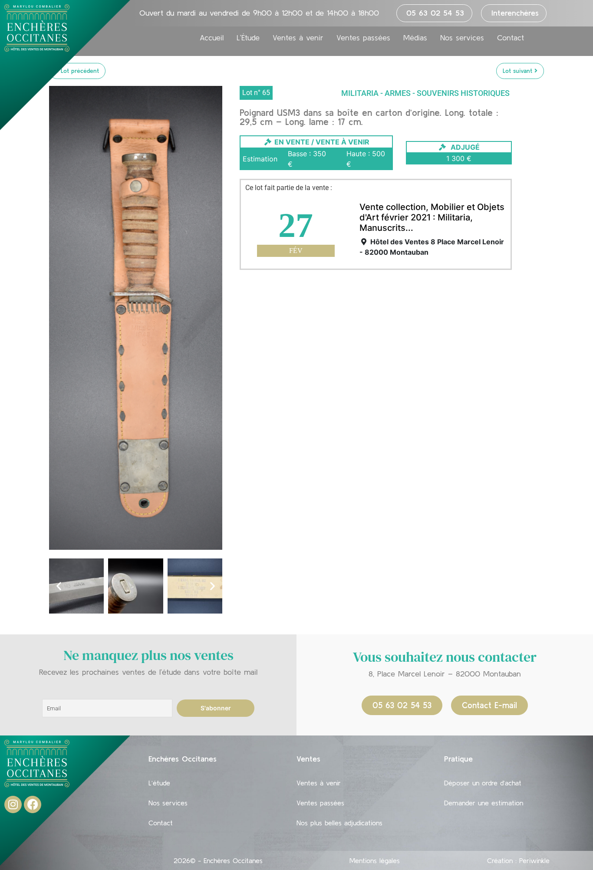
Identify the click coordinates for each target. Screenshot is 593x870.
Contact (510, 37)
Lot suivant (518, 70)
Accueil (212, 37)
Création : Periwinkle (518, 860)
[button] (58, 586)
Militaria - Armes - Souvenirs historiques (425, 93)
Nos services (462, 37)
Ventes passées (363, 37)
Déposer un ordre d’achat (482, 783)
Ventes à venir (298, 37)
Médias (415, 37)
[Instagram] (13, 804)
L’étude (159, 783)
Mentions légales (374, 860)
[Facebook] (32, 804)
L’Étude (248, 37)
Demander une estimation (483, 803)
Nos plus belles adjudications (339, 823)
